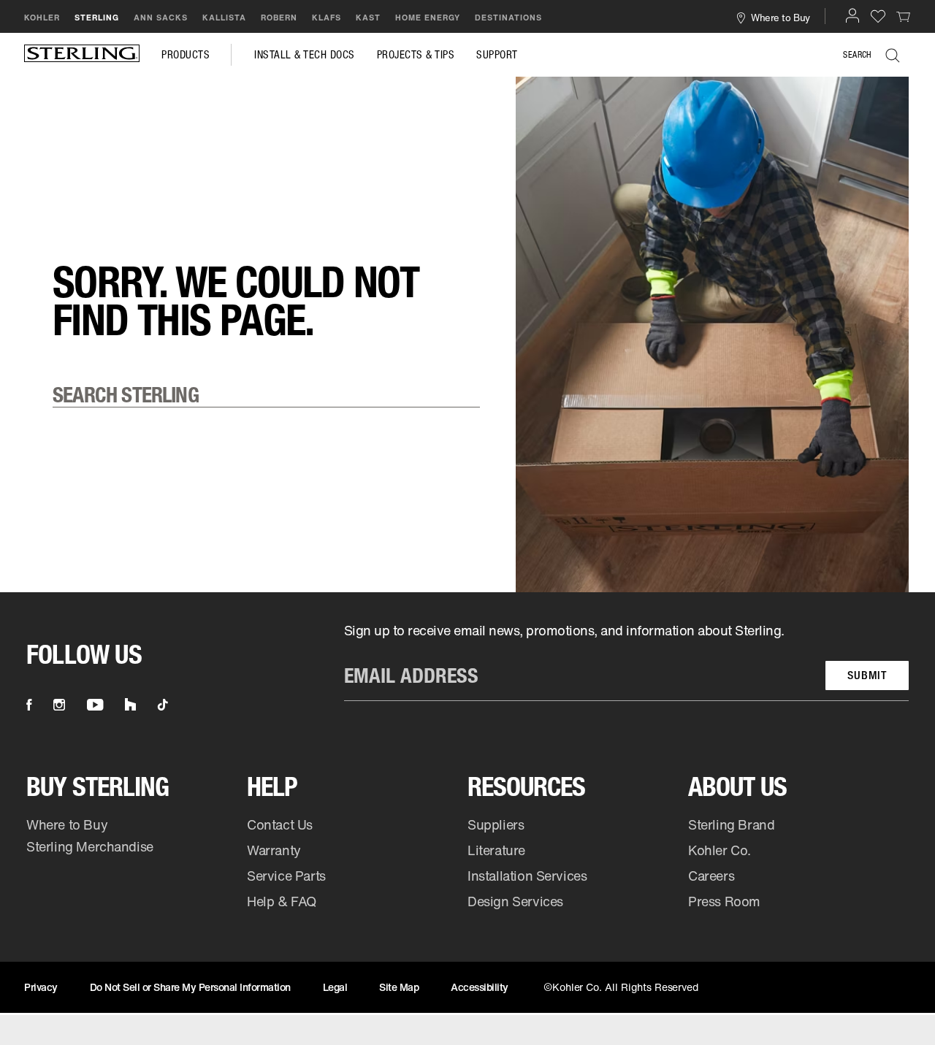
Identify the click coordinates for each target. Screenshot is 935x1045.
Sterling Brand (731, 824)
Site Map (399, 987)
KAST (368, 17)
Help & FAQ (281, 901)
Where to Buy (66, 824)
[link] (903, 16)
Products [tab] (185, 55)
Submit (867, 675)
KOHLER (42, 17)
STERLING (97, 17)
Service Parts (286, 875)
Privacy (41, 987)
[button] (852, 15)
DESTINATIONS (508, 17)
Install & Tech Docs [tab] (304, 55)
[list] (626, 661)
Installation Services (527, 875)
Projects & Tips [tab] (416, 55)
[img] (82, 54)
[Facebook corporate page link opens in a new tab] (28, 704)
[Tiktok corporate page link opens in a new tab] (163, 704)
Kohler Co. (719, 850)
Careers (711, 875)
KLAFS (326, 17)
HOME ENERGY (427, 17)
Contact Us (280, 824)
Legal (335, 987)
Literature (496, 850)
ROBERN (279, 17)
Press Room (724, 901)
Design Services (515, 901)
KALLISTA (224, 17)
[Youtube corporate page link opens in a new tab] (95, 704)
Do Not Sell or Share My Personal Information (190, 987)
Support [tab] (497, 55)
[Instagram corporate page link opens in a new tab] (59, 704)
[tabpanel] (467, 98)
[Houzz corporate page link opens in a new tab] (130, 704)
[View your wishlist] (878, 15)
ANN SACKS (161, 17)
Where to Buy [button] (780, 17)
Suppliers (496, 824)
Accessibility (479, 987)
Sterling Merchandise (89, 846)
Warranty (274, 850)
